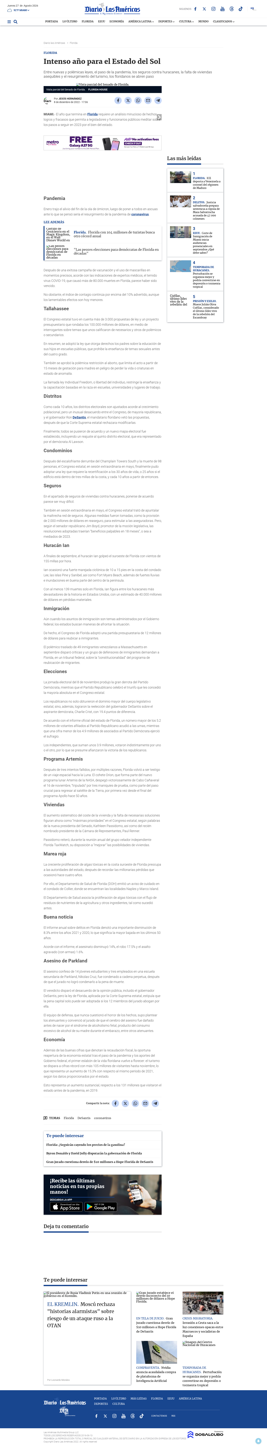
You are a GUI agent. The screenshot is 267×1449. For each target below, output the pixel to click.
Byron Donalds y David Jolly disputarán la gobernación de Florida (94, 1153)
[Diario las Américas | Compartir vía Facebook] (118, 100)
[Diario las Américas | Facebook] (195, 9)
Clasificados (223, 21)
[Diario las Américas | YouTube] (222, 9)
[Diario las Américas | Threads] (231, 9)
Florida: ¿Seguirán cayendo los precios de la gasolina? (85, 1144)
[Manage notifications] (258, 1441)
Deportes (165, 21)
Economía (117, 21)
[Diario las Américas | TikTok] (240, 9)
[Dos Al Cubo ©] (205, 1437)
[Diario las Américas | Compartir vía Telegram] (158, 100)
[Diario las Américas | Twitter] (204, 9)
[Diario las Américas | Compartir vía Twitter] (128, 100)
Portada (51, 21)
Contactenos (159, 1416)
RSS (173, 1416)
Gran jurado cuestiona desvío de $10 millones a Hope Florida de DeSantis (99, 1162)
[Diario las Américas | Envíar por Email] (148, 100)
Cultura (185, 21)
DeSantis (79, 417)
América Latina (140, 21)
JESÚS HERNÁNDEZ (70, 98)
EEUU (101, 21)
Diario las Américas (55, 42)
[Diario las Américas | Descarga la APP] (67, 1207)
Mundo (203, 21)
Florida (88, 21)
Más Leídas (139, 1399)
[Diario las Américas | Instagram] (213, 9)
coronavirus (140, 214)
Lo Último (69, 21)
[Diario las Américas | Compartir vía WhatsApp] (138, 100)
